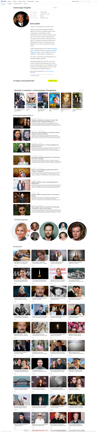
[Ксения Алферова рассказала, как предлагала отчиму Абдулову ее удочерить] (21, 312)
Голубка (28, 109)
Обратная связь (93, 431)
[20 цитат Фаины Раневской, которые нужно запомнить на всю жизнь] (58, 384)
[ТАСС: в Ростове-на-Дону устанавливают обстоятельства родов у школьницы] (39, 330)
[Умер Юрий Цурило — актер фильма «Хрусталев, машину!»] (21, 330)
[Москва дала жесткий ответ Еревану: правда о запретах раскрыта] (21, 402)
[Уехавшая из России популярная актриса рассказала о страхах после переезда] (58, 276)
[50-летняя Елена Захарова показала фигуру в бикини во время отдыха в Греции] (39, 384)
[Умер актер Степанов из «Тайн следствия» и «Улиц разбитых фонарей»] (76, 366)
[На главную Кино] (4, 1)
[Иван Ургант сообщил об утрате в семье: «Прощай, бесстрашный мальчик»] (39, 312)
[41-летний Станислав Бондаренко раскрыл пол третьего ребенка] (76, 384)
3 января (42, 12)
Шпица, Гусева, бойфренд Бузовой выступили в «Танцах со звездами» (44, 170)
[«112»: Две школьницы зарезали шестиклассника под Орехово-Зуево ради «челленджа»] (39, 276)
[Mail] (1, 1)
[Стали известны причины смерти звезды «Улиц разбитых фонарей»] (58, 330)
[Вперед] (83, 90)
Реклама (9, 431)
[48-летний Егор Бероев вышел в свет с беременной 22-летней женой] (58, 366)
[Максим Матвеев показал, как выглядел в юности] (21, 420)
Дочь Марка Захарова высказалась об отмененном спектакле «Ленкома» (45, 158)
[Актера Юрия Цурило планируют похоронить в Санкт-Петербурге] (76, 402)
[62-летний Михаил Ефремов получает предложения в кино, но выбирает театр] (76, 420)
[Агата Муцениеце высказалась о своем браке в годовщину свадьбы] (76, 294)
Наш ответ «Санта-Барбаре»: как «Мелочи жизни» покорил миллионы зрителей (45, 133)
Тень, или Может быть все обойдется (19, 110)
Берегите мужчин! (35, 52)
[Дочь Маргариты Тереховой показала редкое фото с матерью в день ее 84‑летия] (39, 258)
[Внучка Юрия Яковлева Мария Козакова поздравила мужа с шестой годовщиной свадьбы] (21, 276)
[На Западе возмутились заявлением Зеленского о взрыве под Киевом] (39, 366)
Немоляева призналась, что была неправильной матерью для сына (44, 145)
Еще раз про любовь (51, 50)
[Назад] (80, 90)
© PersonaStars (21, 28)
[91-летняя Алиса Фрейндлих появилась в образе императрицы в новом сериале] (21, 348)
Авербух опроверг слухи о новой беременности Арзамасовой (44, 182)
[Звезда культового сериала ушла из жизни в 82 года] (58, 294)
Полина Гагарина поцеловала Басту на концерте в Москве (45, 195)
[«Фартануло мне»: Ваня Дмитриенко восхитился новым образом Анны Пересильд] (39, 348)
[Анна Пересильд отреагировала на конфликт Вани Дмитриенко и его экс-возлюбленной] (21, 366)
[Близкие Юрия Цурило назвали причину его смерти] (39, 294)
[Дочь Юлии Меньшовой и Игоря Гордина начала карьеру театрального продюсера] (58, 312)
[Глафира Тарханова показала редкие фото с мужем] (76, 258)
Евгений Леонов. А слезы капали (42, 110)
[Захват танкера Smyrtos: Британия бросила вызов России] (76, 348)
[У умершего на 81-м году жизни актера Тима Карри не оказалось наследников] (58, 348)
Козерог (42, 15)
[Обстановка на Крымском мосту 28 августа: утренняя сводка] (21, 384)
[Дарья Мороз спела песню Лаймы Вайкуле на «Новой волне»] (39, 420)
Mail (1, 431)
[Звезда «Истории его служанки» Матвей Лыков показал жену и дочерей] (39, 402)
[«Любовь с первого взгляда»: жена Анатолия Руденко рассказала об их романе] (58, 258)
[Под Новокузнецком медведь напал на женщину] (58, 402)
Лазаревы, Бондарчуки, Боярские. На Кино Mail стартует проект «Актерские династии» (44, 120)
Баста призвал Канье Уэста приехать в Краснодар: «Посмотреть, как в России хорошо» (45, 207)
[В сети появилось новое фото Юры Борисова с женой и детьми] (58, 420)
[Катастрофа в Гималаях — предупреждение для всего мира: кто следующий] (76, 276)
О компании (5, 431)
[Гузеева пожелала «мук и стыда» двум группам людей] (76, 312)
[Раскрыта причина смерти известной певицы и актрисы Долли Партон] (21, 294)
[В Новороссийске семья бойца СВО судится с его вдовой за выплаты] (21, 258)
